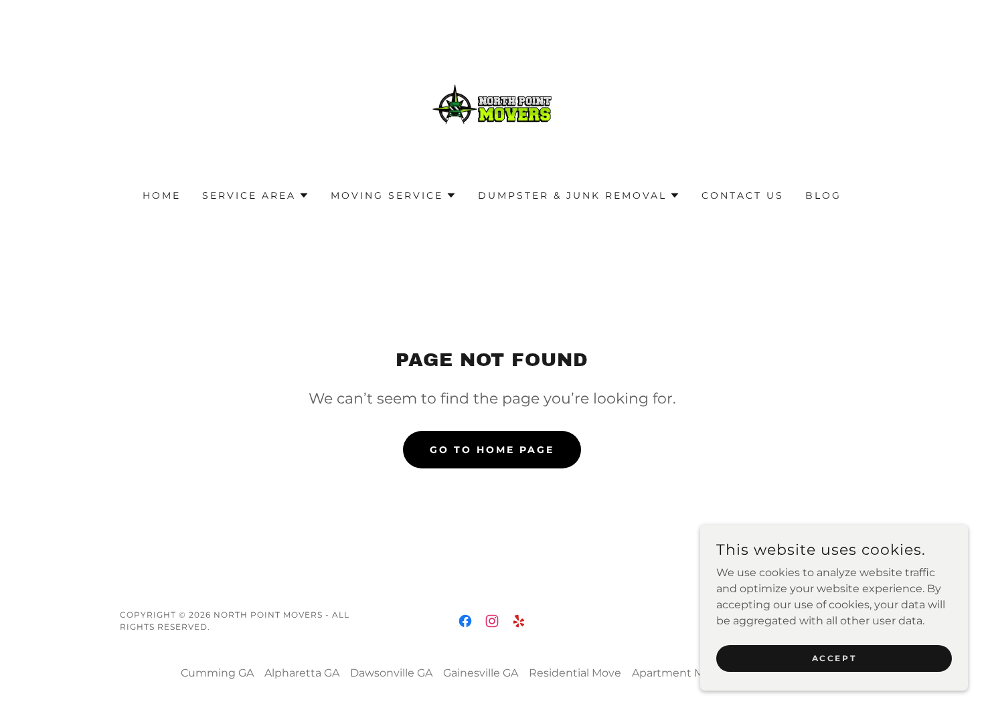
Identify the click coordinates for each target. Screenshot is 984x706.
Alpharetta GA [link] (301, 673)
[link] (492, 103)
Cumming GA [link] (217, 673)
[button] (255, 195)
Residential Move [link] (575, 673)
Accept (834, 658)
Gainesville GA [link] (480, 673)
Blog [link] (823, 195)
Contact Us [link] (743, 195)
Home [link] (162, 195)
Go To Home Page (492, 450)
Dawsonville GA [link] (391, 673)
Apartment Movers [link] (682, 673)
